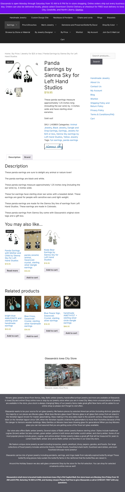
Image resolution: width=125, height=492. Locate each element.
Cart (62, 39)
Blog (92, 95)
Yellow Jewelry (70, 137)
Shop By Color (108, 25)
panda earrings (70, 140)
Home (7, 53)
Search (96, 61)
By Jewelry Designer (44, 32)
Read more (12, 270)
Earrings (10, 25)
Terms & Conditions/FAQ (102, 114)
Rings (99, 17)
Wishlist (79, 32)
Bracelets (111, 17)
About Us (95, 82)
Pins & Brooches (29, 25)
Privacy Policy (97, 110)
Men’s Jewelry (47, 25)
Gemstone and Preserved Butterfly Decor (80, 25)
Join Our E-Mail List (111, 32)
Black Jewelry (59, 128)
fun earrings (56, 140)
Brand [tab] (27, 157)
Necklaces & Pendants (63, 17)
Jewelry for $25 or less (31, 53)
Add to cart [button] (32, 277)
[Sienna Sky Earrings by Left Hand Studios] (53, 147)
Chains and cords (85, 17)
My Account (93, 32)
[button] (37, 64)
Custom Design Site (39, 17)
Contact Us (95, 86)
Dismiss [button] (79, 10)
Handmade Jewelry (18, 17)
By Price (64, 32)
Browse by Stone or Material (17, 32)
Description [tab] (15, 157)
